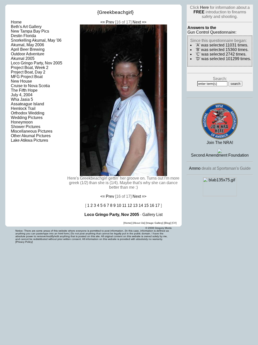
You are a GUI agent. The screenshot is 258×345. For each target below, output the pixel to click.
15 (146, 205)
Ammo (195, 168)
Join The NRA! (220, 142)
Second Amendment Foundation (220, 155)
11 (124, 205)
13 (135, 205)
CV (174, 222)
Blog (167, 222)
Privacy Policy (24, 241)
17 (157, 205)
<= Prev (107, 22)
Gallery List (152, 214)
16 (152, 205)
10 (119, 205)
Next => (139, 22)
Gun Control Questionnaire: (211, 32)
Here (204, 7)
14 (141, 205)
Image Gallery (154, 222)
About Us (138, 222)
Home (127, 222)
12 (129, 205)
